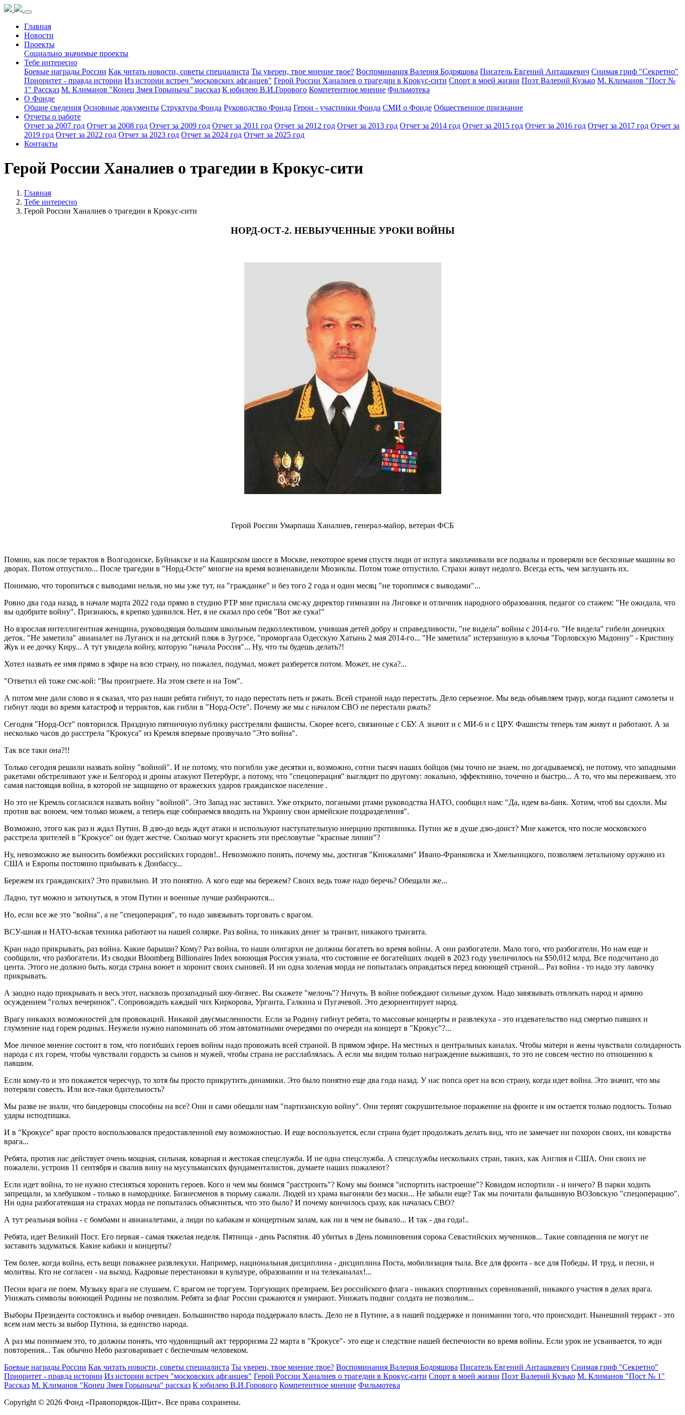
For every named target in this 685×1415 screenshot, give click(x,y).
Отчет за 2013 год (367, 125)
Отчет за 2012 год (304, 125)
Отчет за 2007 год (54, 125)
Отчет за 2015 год (492, 125)
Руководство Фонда (257, 107)
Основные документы (121, 107)
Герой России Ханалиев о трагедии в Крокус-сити (360, 80)
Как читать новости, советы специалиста (178, 71)
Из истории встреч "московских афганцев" (198, 80)
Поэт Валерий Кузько (558, 80)
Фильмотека (409, 89)
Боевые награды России (65, 71)
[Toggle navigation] (28, 12)
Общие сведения (52, 107)
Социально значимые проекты (76, 53)
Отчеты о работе (52, 116)
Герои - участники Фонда (337, 107)
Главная (37, 26)
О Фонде (39, 98)
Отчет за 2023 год (148, 134)
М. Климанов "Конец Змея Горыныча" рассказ (140, 89)
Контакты (41, 143)
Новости (39, 35)
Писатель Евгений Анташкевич (534, 71)
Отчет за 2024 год (211, 134)
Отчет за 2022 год (86, 134)
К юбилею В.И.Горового (264, 89)
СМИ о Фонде (407, 107)
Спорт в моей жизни (484, 80)
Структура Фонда (191, 107)
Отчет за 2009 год (179, 125)
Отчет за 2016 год (555, 125)
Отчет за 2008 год (117, 125)
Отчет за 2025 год (274, 134)
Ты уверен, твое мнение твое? (302, 71)
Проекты (39, 44)
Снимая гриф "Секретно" (634, 71)
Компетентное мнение (347, 89)
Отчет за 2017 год (618, 125)
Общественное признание (478, 107)
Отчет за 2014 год (430, 125)
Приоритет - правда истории (73, 80)
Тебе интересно (50, 62)
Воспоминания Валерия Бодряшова (417, 71)
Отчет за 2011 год (242, 125)
